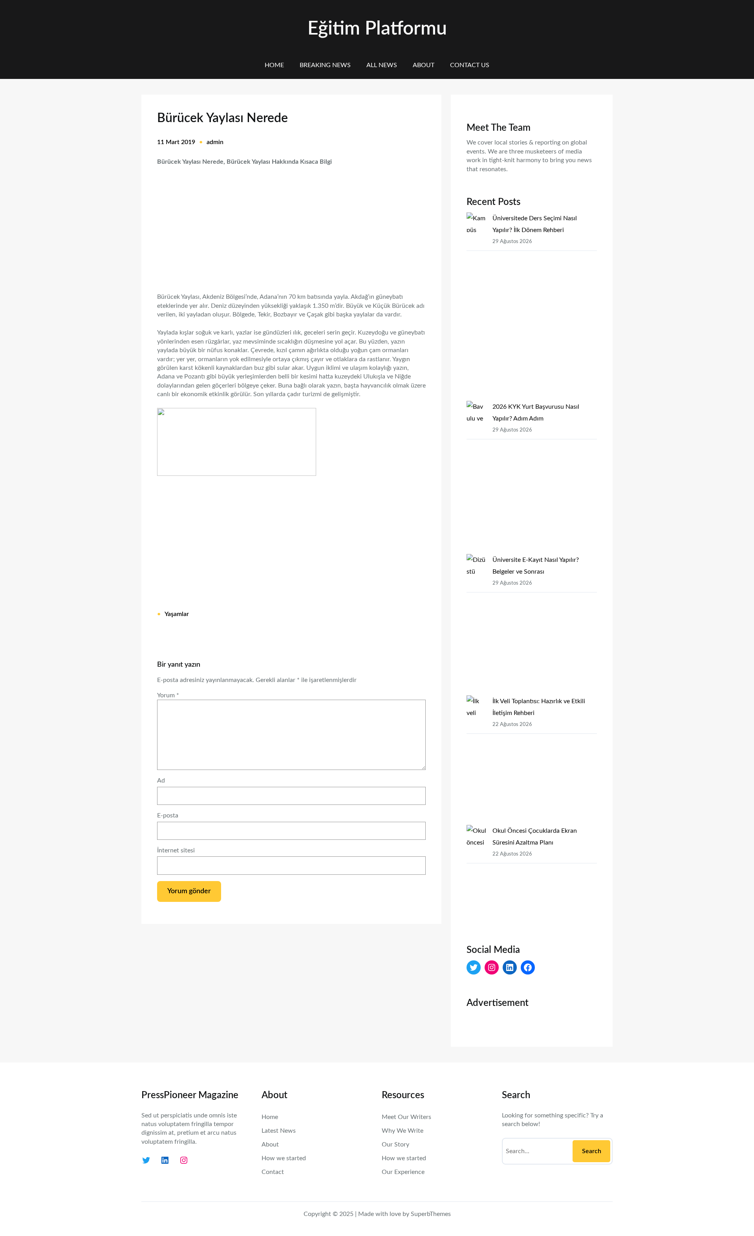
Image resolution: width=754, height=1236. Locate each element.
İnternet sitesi (176, 850)
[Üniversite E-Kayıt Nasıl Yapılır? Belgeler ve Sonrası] (476, 624)
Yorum (168, 695)
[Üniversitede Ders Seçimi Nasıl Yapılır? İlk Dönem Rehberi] (476, 306)
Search (591, 1151)
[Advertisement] (291, 224)
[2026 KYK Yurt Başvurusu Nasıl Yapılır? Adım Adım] (476, 477)
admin (215, 142)
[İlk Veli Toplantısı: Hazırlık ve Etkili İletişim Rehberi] (476, 760)
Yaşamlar (177, 614)
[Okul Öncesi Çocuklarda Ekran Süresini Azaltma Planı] (476, 878)
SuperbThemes (431, 1214)
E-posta (167, 815)
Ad (161, 780)
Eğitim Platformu (377, 28)
